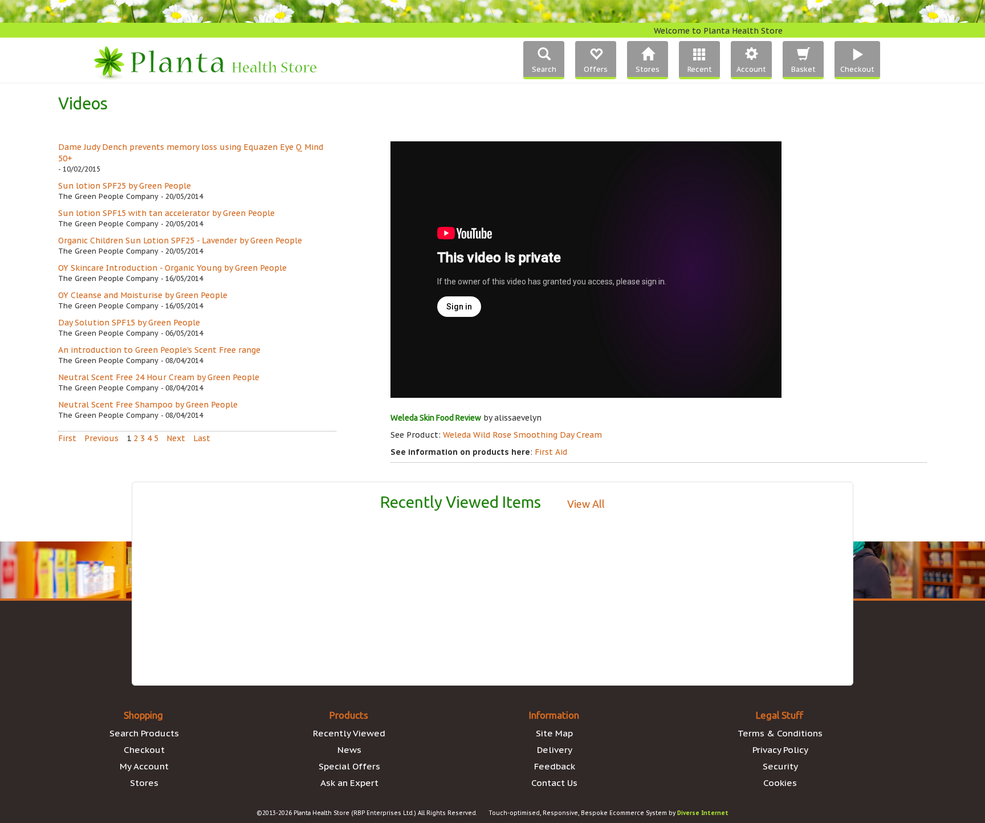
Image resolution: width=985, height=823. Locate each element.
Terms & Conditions (780, 733)
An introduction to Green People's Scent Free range (159, 350)
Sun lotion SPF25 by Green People (124, 186)
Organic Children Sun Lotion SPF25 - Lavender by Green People (180, 240)
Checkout (144, 749)
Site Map (554, 733)
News (349, 749)
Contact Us (554, 782)
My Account (144, 766)
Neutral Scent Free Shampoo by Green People (148, 405)
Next (175, 438)
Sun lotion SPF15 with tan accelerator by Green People (166, 213)
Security (780, 766)
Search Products (144, 733)
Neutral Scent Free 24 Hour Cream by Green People (158, 377)
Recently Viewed (349, 733)
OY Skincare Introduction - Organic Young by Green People (172, 268)
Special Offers (349, 766)
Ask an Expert (349, 782)
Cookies (780, 782)
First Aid (551, 452)
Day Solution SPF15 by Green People (129, 322)
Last (201, 438)
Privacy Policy (780, 749)
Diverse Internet (702, 813)
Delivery (554, 749)
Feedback (554, 766)
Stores (144, 782)
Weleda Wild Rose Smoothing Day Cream (522, 435)
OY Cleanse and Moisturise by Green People (142, 295)
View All (586, 504)
